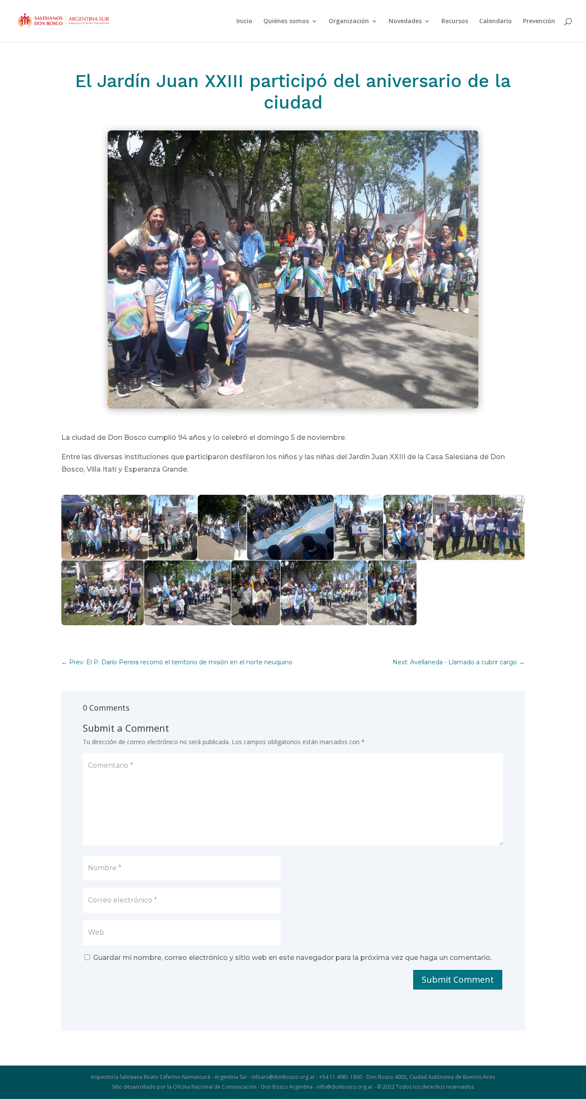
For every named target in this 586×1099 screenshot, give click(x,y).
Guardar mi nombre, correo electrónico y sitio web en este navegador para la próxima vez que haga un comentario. (292, 958)
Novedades (405, 21)
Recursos (454, 21)
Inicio (244, 21)
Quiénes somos (286, 21)
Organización (349, 21)
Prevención (539, 21)
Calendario (495, 21)
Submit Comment (458, 979)
